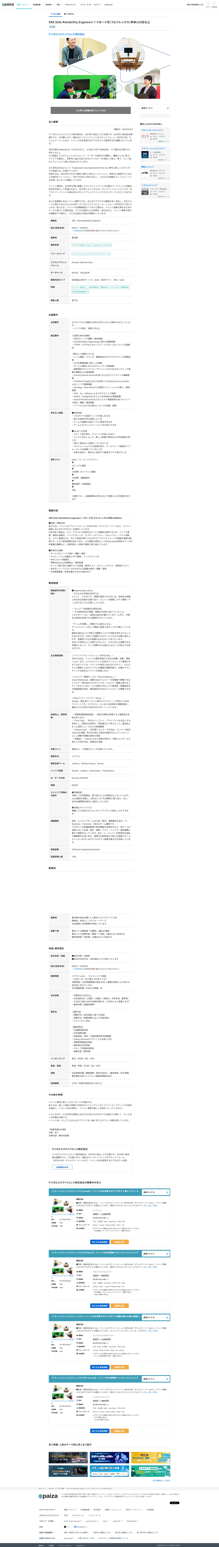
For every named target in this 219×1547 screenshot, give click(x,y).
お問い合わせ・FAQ (86, 1538)
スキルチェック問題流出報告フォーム (113, 1538)
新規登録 (214, 7)
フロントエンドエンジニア (152, 130)
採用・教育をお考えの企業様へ (76, 1532)
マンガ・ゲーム (94, 1515)
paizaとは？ (109, 4)
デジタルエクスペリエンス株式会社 (67, 34)
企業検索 (150, 1509)
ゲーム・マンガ (85, 4)
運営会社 (41, 1545)
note (104, 1521)
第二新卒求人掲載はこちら (147, 1532)
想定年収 (79, 230)
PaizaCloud (131, 1521)
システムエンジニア (149, 185)
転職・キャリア (70, 1509)
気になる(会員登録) (100, 1242)
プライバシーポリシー (65, 1545)
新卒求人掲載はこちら (124, 1532)
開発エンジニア (147, 167)
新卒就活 (97, 1509)
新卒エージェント (133, 1509)
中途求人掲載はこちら (102, 1532)
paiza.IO (116, 1521)
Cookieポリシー (81, 1545)
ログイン (208, 7)
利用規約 (51, 1545)
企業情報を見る (62, 1167)
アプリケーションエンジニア (153, 148)
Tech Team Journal (72, 1521)
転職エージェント (112, 1509)
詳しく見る (152, 1205)
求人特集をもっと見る (161, 1480)
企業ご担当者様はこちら (195, 4)
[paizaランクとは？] (168, 108)
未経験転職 (85, 1509)
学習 (66, 1515)
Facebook (81, 1526)
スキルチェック (78, 1515)
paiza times (91, 1521)
